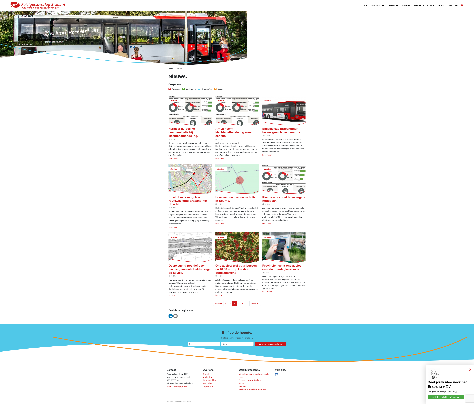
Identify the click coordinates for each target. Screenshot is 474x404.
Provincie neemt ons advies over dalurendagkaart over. (281, 267)
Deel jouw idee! (378, 5)
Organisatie (206, 88)
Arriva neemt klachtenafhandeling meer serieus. (233, 132)
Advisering (207, 377)
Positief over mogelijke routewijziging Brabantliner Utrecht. (187, 200)
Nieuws (417, 5)
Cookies (189, 401)
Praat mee (393, 5)
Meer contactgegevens (177, 386)
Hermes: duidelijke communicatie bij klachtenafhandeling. (183, 132)
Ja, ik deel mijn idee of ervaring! (446, 397)
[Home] (37, 5)
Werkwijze (207, 383)
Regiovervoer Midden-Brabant (252, 389)
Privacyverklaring (180, 401)
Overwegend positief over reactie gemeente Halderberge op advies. (189, 269)
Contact (441, 5)
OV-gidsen (453, 5)
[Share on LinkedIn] (170, 316)
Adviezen (406, 5)
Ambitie (430, 5)
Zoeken (462, 5)
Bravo (241, 377)
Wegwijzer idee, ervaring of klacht (254, 374)
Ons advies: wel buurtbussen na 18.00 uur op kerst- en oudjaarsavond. (236, 269)
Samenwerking (209, 380)
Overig (220, 88)
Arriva (241, 383)
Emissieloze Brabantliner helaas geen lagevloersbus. (281, 130)
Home (364, 5)
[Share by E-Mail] (175, 316)
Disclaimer (170, 401)
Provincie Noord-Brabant (250, 380)
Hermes (242, 386)
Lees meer (173, 158)
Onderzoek (190, 88)
